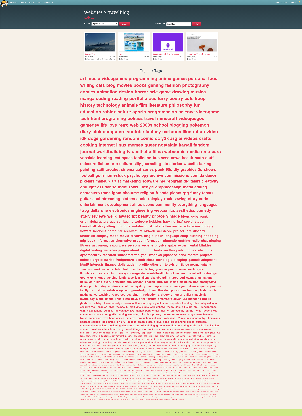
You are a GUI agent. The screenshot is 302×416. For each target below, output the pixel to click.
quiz (121, 381)
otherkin (131, 356)
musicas (116, 373)
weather (164, 348)
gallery (188, 294)
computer (115, 231)
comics (87, 91)
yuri (182, 277)
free (195, 282)
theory (88, 375)
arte (154, 91)
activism (157, 318)
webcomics (164, 210)
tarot (114, 273)
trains (208, 335)
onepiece (143, 373)
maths (157, 329)
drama (124, 351)
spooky (182, 391)
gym (93, 277)
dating (187, 391)
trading (144, 345)
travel (114, 59)
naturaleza (145, 397)
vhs (192, 354)
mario (94, 335)
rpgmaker (215, 373)
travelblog (90, 59)
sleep (150, 259)
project (178, 231)
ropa (146, 351)
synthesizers (184, 386)
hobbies (155, 221)
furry (163, 98)
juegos (123, 250)
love (112, 125)
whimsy (175, 286)
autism (132, 264)
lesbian (214, 325)
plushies (146, 314)
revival (151, 386)
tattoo (216, 367)
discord (199, 231)
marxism (115, 389)
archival (131, 399)
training (90, 386)
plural (166, 356)
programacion (162, 111)
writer (208, 370)
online (136, 303)
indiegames (122, 310)
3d (200, 169)
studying (146, 303)
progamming (178, 321)
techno (194, 348)
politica (101, 399)
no (216, 303)
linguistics (87, 273)
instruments (93, 391)
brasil (111, 321)
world (104, 354)
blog (111, 85)
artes (134, 342)
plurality (148, 338)
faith (89, 397)
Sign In (293, 2)
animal (131, 381)
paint (136, 399)
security (85, 307)
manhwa (96, 329)
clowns (107, 335)
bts (137, 325)
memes (135, 145)
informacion (185, 381)
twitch (83, 318)
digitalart (192, 181)
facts (180, 389)
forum (142, 348)
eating (112, 359)
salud (182, 348)
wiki (200, 273)
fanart (207, 192)
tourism (119, 359)
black (162, 389)
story (193, 198)
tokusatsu (147, 399)
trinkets (152, 345)
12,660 (113, 57)
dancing (112, 277)
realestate (191, 335)
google (92, 389)
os (102, 381)
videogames (114, 78)
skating (98, 338)
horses (107, 338)
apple (134, 383)
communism (87, 314)
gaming (156, 85)
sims (218, 383)
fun (197, 105)
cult (211, 394)
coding (103, 98)
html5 (84, 264)
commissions (177, 175)
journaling (151, 163)
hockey (175, 354)
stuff (209, 157)
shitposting (191, 365)
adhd (100, 386)
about (134, 250)
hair (123, 362)
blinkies (205, 245)
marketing (131, 181)
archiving (116, 399)
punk (159, 169)
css (100, 187)
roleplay (155, 198)
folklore (173, 373)
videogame (207, 111)
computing (180, 335)
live (155, 375)
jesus (212, 332)
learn (201, 356)
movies (124, 85)
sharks (94, 332)
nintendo (170, 240)
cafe (207, 332)
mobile (89, 373)
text (89, 362)
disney (122, 383)
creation (83, 362)
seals (82, 375)
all (161, 264)
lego (159, 345)
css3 (135, 394)
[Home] (134, 42)
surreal (168, 365)
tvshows (155, 255)
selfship (105, 375)
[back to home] (4, 3)
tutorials (195, 373)
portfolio (138, 98)
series (148, 169)
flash (99, 345)
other (154, 264)
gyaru (107, 282)
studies (106, 397)
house (185, 389)
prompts (110, 399)
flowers (86, 231)
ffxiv (105, 318)
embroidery (203, 389)
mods (185, 367)
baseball (126, 342)
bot (188, 378)
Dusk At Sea (89, 54)
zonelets (181, 314)
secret (161, 399)
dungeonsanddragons (107, 394)
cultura (151, 351)
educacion (192, 226)
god (121, 332)
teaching (104, 294)
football (87, 175)
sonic (141, 198)
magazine (176, 365)
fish (117, 269)
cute (189, 98)
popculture (178, 290)
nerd (183, 345)
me (162, 181)
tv (129, 151)
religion (147, 192)
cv (189, 367)
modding (153, 286)
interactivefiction (174, 391)
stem (140, 389)
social (188, 221)
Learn (39, 2)
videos (191, 138)
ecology (96, 342)
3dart (214, 370)
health (187, 157)
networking (104, 367)
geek (93, 381)
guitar (85, 198)
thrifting (160, 356)
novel (200, 332)
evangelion (147, 389)
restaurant (84, 356)
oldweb (149, 231)
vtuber (200, 221)
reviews (99, 216)
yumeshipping (97, 383)
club (192, 397)
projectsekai (174, 399)
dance (210, 175)
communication (108, 383)
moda (114, 235)
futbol (170, 273)
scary (207, 359)
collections (140, 391)
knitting (206, 264)
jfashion (85, 303)
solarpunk (213, 383)
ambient (155, 362)
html (95, 118)
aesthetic (141, 151)
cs (142, 383)
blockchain (177, 378)
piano (100, 299)
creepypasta (208, 282)
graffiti (183, 365)
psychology (137, 175)
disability (122, 389)
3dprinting (211, 345)
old (167, 335)
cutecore (88, 163)
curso (213, 365)
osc (129, 294)
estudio (146, 375)
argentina (203, 397)
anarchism (85, 332)
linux (121, 145)
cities (216, 397)
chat (204, 240)
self (209, 397)
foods (206, 310)
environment (118, 335)
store (88, 335)
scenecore (95, 318)
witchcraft (125, 255)
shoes (172, 356)
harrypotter (167, 367)
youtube (135, 131)
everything (187, 204)
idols (87, 389)
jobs (189, 397)
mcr (113, 338)
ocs (152, 98)
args (159, 332)
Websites (13, 2)
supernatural (144, 342)
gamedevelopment (202, 259)
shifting (190, 394)
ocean (127, 303)
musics (197, 381)
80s (218, 332)
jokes (105, 399)
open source (96, 412)
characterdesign (112, 303)
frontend (94, 397)
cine (196, 303)
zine (135, 294)
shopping (211, 235)
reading (120, 98)
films (158, 151)
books (140, 85)
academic (107, 373)
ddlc (212, 397)
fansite (98, 310)
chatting (100, 351)
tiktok (82, 351)
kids (81, 378)
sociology (139, 351)
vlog (186, 325)
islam (99, 391)
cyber (104, 342)
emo (205, 151)
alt (183, 307)
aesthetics (185, 210)
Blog (187, 412)
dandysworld (213, 375)
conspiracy (157, 359)
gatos (172, 245)
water (152, 367)
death (151, 321)
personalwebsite (140, 245)
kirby (187, 356)
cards (151, 373)
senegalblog (192, 57)
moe (178, 381)
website (190, 163)
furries (109, 259)
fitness (85, 245)
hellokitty (203, 325)
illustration (194, 131)
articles (132, 378)
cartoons (171, 131)
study (85, 216)
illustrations (162, 375)
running (122, 314)
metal (188, 187)
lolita (82, 335)
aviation (161, 365)
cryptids (196, 370)
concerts (178, 370)
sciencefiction (85, 365)
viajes (208, 386)
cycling (159, 370)
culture (125, 163)
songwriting (111, 386)
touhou (192, 290)
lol (167, 310)
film (143, 105)
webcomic (175, 151)
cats (100, 85)
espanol (128, 391)
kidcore (175, 359)
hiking (98, 282)
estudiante (140, 365)
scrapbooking (178, 362)
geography (198, 318)
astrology (210, 273)
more (136, 389)
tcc (100, 354)
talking (166, 370)
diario (214, 394)
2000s (146, 125)
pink (96, 131)
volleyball (169, 318)
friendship (147, 359)
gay (112, 221)
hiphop (140, 310)
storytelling (106, 226)
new (190, 386)
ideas (201, 351)
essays (123, 273)
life (104, 125)
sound (158, 351)
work (97, 269)
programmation (85, 381)
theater (115, 332)
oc (157, 138)
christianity (177, 310)
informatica (105, 240)
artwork (138, 354)
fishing (91, 356)
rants (155, 365)
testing (96, 250)
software (150, 181)
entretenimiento (203, 394)
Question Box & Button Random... (166, 54)
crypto (98, 259)
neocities (147, 381)
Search (23, 2)
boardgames (116, 318)
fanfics (166, 373)
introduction (148, 294)
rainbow (82, 394)
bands (187, 354)
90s (169, 169)
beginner (112, 397)
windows (114, 286)
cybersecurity (90, 255)
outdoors (201, 321)
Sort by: (87, 23)
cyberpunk (199, 216)
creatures (193, 391)
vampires (86, 269)
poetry (176, 98)
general (111, 365)
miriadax (203, 391)
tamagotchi (210, 391)
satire (105, 386)
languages (207, 204)
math (199, 157)
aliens (145, 277)
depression (128, 367)
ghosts (202, 370)
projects (206, 255)
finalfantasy (167, 394)
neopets (160, 394)
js (117, 356)
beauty (144, 216)
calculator (83, 386)
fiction (103, 163)
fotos (167, 389)
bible (218, 356)
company (138, 378)
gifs (138, 307)
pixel (90, 310)
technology (108, 105)
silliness (151, 394)
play (140, 375)
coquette (203, 286)
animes (85, 259)
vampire (117, 378)
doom (176, 342)
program (174, 181)
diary (85, 131)
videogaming (97, 362)
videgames (127, 397)
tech (84, 118)
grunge (160, 325)
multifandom (148, 391)
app (129, 282)
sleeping (180, 259)
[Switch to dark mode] (299, 2)
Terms (206, 412)
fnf (143, 299)
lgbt (92, 187)
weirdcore (164, 231)
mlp (83, 240)
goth (100, 175)
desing (197, 389)
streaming (111, 198)
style (111, 307)
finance (110, 264)
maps (214, 351)
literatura (176, 325)
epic (170, 348)
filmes (190, 321)
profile (144, 264)
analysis (90, 359)
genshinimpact (85, 370)
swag (214, 310)
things (137, 329)
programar (191, 345)
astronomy (100, 245)
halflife (82, 399)
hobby (97, 303)
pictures (186, 318)
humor (178, 294)
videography (179, 338)
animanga (116, 354)
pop (157, 335)
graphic (142, 321)
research (109, 255)
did (197, 365)
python (100, 290)
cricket (82, 359)
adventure (180, 299)
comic (147, 138)
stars (189, 307)
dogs (93, 138)
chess (164, 286)
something (92, 394)
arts (114, 163)
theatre (193, 255)
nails (117, 365)
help (110, 342)
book (91, 240)
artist (116, 181)
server (184, 375)
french (112, 375)
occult (140, 259)
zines (137, 204)
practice (148, 378)
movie (124, 235)
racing (125, 359)
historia (199, 329)
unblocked (191, 338)
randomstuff (99, 389)
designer (100, 397)
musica (198, 91)
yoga (169, 338)
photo (126, 269)
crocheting (144, 367)
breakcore (169, 314)
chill (104, 356)
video (212, 131)
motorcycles (83, 397)
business (161, 157)
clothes (128, 198)
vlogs (209, 373)
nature (124, 111)
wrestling (133, 314)
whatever (139, 338)
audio (145, 307)
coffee (166, 226)
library (161, 362)
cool (96, 198)
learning (104, 157)
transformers (178, 329)
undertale (87, 235)
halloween (179, 356)
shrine (189, 310)
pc (213, 335)
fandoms (99, 231)
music (93, 78)
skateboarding (160, 277)
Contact (214, 412)
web (134, 125)
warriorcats (174, 345)
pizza (126, 299)
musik (181, 394)
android (166, 332)
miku (203, 345)
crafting (184, 240)
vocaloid (88, 157)
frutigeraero (125, 259)
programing (113, 118)
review (91, 378)
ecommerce (104, 332)
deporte (128, 335)
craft (196, 307)
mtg (198, 375)
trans (106, 192)
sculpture (207, 356)
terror (193, 359)
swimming (202, 348)
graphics (188, 169)
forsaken (155, 378)
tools (193, 325)
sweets (116, 383)
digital (85, 250)
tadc (156, 394)
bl (127, 307)
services (155, 342)
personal (197, 78)
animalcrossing (157, 391)
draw (162, 335)
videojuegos (191, 118)
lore (189, 231)
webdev (179, 332)
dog (167, 290)
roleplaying (207, 303)
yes (87, 351)
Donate (176, 412)
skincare (120, 348)
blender (193, 299)
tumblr (83, 345)
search (105, 359)
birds (158, 250)
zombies (195, 394)
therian (100, 348)
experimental (188, 245)
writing (87, 85)
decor (193, 378)
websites (110, 250)
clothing (196, 235)
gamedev (89, 125)
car (168, 325)
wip (137, 255)
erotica (100, 373)
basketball (88, 226)
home (198, 310)
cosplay (102, 235)
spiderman (204, 375)
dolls (122, 264)
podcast (85, 321)
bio (92, 290)
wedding (132, 359)
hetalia (120, 367)
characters (90, 192)
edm (109, 354)
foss (94, 373)
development (119, 204)
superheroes (96, 375)
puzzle (172, 269)
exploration (116, 391)
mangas (125, 354)
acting (150, 332)
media (193, 151)
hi (217, 348)
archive (156, 175)
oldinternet (206, 381)
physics (161, 245)
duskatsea (89, 57)
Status (199, 412)
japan (159, 235)
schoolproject (207, 367)
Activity (31, 2)
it (151, 226)
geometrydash (129, 394)
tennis (186, 362)
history (87, 105)
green (157, 348)
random (131, 138)
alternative (123, 240)
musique (125, 386)
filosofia (192, 383)
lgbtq (116, 192)
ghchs (109, 299)
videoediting (133, 345)
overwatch (191, 389)
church (206, 383)
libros (185, 264)
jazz (145, 335)
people (117, 351)
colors (198, 354)
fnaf (180, 221)
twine (151, 335)
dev (144, 329)
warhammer (175, 394)
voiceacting (187, 370)
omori (128, 329)
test (116, 157)
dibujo (98, 381)
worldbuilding (110, 151)
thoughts (123, 226)
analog (195, 351)
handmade (163, 378)
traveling (187, 303)
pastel (91, 338)
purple (181, 354)
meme (174, 282)
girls (101, 335)
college (83, 338)
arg (173, 138)
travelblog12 (158, 57)
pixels (202, 290)
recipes (120, 307)
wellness (168, 362)
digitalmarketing (196, 362)
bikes (117, 381)
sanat (184, 378)
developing (134, 397)
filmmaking (213, 318)
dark (83, 310)
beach (176, 389)
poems (194, 264)
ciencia (140, 394)
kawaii (185, 145)
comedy (204, 210)
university (95, 370)
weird (112, 216)
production (144, 318)
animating (144, 386)
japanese (170, 255)
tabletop (131, 351)
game (165, 91)
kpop (200, 98)
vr (108, 273)
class (176, 386)
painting (87, 169)
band (182, 255)
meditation (175, 383)
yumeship (161, 338)
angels (168, 354)
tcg (156, 397)
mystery (139, 286)
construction (203, 338)
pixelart (87, 181)
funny (195, 192)
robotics (131, 321)
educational (109, 329)
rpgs (104, 321)
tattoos (188, 348)
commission (159, 383)
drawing (180, 91)
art (83, 78)
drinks (122, 399)
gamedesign (139, 290)
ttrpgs (137, 240)
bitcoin (175, 348)
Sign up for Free (281, 2)
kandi (135, 348)
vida (136, 356)
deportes (175, 303)
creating (123, 370)
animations (204, 277)
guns (85, 378)
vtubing (158, 389)
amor (165, 303)
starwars (138, 335)
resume (180, 273)
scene (148, 204)
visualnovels (186, 269)
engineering (142, 210)
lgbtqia (128, 348)
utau (199, 314)
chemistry (135, 332)
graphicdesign (168, 187)
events (135, 269)
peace (95, 399)
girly (172, 335)
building (104, 370)
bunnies (108, 310)
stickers (207, 329)
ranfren (141, 399)
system (201, 269)
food (213, 78)
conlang (170, 375)
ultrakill (111, 381)
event (164, 345)
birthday (100, 286)
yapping (106, 362)
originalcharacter (85, 383)
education (90, 111)
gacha (207, 365)
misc (195, 332)
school (161, 125)
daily (125, 381)
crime (156, 386)
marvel (191, 273)
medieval (98, 359)
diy (176, 169)
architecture (133, 231)
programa (139, 362)
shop (184, 235)
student (84, 329)
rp (209, 299)
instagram (167, 383)
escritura (97, 378)
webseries (130, 362)
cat (138, 169)
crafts (205, 138)
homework (95, 367)
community (166, 204)
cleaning (143, 356)
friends (162, 192)
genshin (161, 269)
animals (130, 105)
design (126, 91)
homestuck (115, 175)
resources (118, 294)
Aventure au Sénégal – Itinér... (198, 54)
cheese (116, 394)
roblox (109, 111)
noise (99, 314)
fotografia (110, 314)
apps (175, 277)
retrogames (96, 365)
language (172, 235)
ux (151, 375)
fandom (201, 145)
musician (151, 397)
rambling (216, 389)
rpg (186, 192)
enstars (147, 362)
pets (156, 226)
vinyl (138, 383)
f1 (155, 332)
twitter (86, 391)
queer (151, 145)
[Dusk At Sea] (100, 42)
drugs (110, 370)
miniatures (177, 397)
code (203, 198)
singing (215, 240)
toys (131, 277)
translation (185, 342)
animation (107, 91)
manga (87, 98)
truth (126, 375)
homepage (151, 356)
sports (139, 111)
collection (129, 338)
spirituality (125, 221)
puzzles (215, 286)
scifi (100, 169)
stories (175, 163)
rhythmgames (184, 383)
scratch (187, 332)
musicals (200, 294)
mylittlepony (133, 375)
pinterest (131, 318)
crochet (113, 169)
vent (150, 329)
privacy (156, 314)
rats (204, 362)
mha (153, 389)
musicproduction (133, 373)
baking (205, 163)
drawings (119, 282)
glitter (106, 381)
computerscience (211, 342)
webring (184, 397)
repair (216, 391)
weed (93, 348)
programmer (166, 342)
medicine (185, 282)
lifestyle (147, 187)
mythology (87, 299)
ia (201, 381)
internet (107, 145)
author (131, 354)
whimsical (130, 389)
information (153, 240)
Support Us (48, 2)
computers (114, 131)
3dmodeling (148, 325)
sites (201, 365)
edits (126, 399)
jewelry (120, 321)
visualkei (134, 391)
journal (87, 151)
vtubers (200, 335)
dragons (166, 294)
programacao (184, 359)
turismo (104, 365)
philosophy (180, 105)
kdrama (208, 351)
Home (121, 54)
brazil (212, 359)
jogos (101, 277)
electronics (119, 210)
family (84, 290)
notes (156, 373)
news (175, 157)
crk (144, 378)
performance (192, 375)
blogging (179, 125)
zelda (171, 389)
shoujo (168, 381)
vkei (93, 307)
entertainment (93, 204)
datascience (154, 399)
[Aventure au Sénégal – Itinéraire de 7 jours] (202, 42)
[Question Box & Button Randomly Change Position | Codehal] (168, 42)
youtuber (199, 383)
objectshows (158, 307)
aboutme (131, 192)
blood (161, 386)
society (82, 373)
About (168, 412)
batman (177, 375)
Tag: (160, 23)
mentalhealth (156, 273)
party (212, 386)
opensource (109, 351)
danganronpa (209, 307)
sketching (174, 351)
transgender (137, 273)
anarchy (188, 373)
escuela (117, 342)
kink (87, 394)
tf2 (178, 318)
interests (97, 264)
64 (216, 57)
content (111, 378)
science (186, 111)
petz (88, 367)
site (200, 250)
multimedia (196, 342)
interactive (156, 290)
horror (141, 91)
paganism (108, 389)
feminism (208, 314)
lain (137, 277)
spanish (102, 307)
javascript (128, 216)
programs (104, 378)
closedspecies (136, 370)
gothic (84, 277)
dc (198, 345)
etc (165, 163)
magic (148, 235)
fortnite (151, 299)
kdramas (158, 367)
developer (87, 286)
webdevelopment (118, 290)
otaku (216, 362)
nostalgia (167, 145)
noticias (128, 383)
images (119, 338)
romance (108, 269)
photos (158, 216)
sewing (180, 198)
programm (166, 391)
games (180, 78)
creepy (213, 338)
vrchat (82, 389)
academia (193, 356)
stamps (191, 277)
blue (159, 321)
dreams (101, 273)
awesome (166, 329)
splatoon (127, 286)
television (172, 264)
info (181, 250)
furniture (146, 370)
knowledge (167, 359)
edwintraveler (124, 57)
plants (175, 192)
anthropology (116, 362)
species (154, 381)
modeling (93, 354)
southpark (85, 348)
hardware (109, 348)
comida (197, 175)
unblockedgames (199, 386)
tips (140, 397)
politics (135, 118)
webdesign (140, 226)
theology (149, 365)
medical (93, 351)
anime (165, 78)
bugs (208, 250)
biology (207, 226)
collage (95, 321)
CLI (182, 412)
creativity (209, 181)
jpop (143, 332)
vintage (173, 216)
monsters (165, 351)
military (119, 386)
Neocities (87, 412)
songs (191, 314)
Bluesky (113, 412)
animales (107, 345)
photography (108, 59)
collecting (148, 269)
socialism (211, 348)
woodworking (89, 399)
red (186, 394)
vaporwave (118, 245)
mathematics (88, 294)
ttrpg (84, 210)
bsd (152, 354)
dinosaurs (128, 325)
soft (161, 373)
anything (170, 250)
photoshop (181, 399)
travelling (101, 325)
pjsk (132, 307)
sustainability (130, 365)
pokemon (199, 125)
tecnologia (164, 259)
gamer (115, 345)
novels (135, 299)
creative (136, 235)
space (127, 157)
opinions (197, 397)
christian (200, 359)
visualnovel (159, 354)
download (167, 399)
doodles (198, 378)
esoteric (202, 373)
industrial (133, 386)
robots (212, 290)
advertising (105, 391)
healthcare (111, 356)
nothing (147, 250)
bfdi (162, 310)
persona (91, 345)
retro (123, 125)
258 (182, 57)
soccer (177, 226)
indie (122, 187)
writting (98, 356)
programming (143, 78)
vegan (82, 391)
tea (172, 332)
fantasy (153, 131)
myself (157, 303)
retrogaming (86, 342)
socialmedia (87, 325)
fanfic (122, 277)
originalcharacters (94, 221)
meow (170, 307)
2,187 (147, 57)
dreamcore (165, 299)
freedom (205, 354)
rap (166, 282)
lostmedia (161, 381)
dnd (83, 187)
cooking (88, 145)
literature (158, 105)
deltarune (99, 210)
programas (214, 354)
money (191, 250)
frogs (122, 365)
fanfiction (142, 157)
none (166, 321)
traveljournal (99, 59)
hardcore (122, 356)
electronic (190, 329)
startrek (170, 378)
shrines (122, 373)
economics (84, 354)
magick (122, 394)
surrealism (150, 348)
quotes (153, 370)
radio (196, 240)
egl (214, 356)
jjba (128, 370)
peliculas (86, 282)
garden (136, 367)
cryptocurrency (169, 386)
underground (139, 381)
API (192, 412)
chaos (173, 381)
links (118, 299)
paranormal (152, 310)
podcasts (146, 354)
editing (200, 187)
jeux (98, 394)
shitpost (212, 378)
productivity (119, 397)
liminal (116, 370)
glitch (172, 370)
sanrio (111, 187)
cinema (127, 169)
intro (159, 282)
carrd (203, 299)
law (132, 310)
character (119, 375)
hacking (169, 221)
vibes (191, 381)
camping (205, 378)
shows (210, 169)
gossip (123, 391)
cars (216, 151)
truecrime (187, 351)
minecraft (167, 118)
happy (171, 397)
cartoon (138, 282)
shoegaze (125, 378)
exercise (210, 389)
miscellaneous (162, 397)
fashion (173, 85)
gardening (111, 138)
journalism (188, 286)
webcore (141, 221)
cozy (120, 329)
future (217, 386)
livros (127, 332)
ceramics (113, 367)
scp (138, 386)
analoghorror (196, 367)
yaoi (144, 255)
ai (180, 138)
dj (154, 338)
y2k (165, 138)
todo (95, 386)
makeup (102, 181)
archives (180, 373)
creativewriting (149, 383)
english (150, 282)
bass (110, 391)
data (178, 307)
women (210, 362)
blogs (185, 216)
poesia (82, 367)
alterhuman (177, 367)
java (181, 351)
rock (168, 198)
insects (123, 345)
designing (115, 325)
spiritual (145, 394)
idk (83, 138)
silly (137, 163)
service (140, 359)
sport (133, 187)
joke (198, 391)
